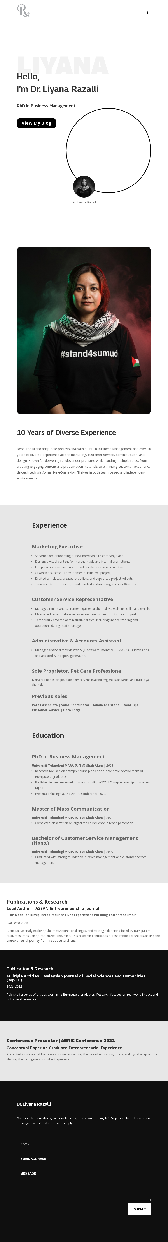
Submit (140, 1209)
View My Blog (36, 123)
